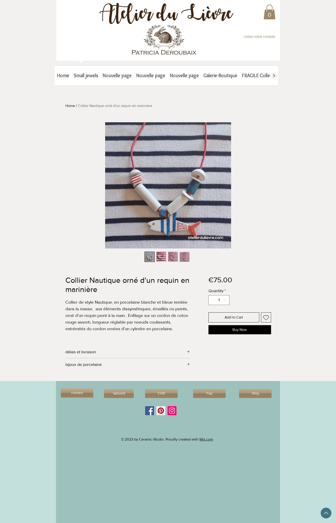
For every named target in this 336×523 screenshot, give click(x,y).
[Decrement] (212, 300)
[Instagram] (172, 410)
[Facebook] (149, 410)
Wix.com (206, 439)
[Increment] (225, 300)
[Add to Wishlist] (266, 317)
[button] (269, 12)
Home (70, 106)
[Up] (326, 513)
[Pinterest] (160, 410)
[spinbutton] (219, 300)
